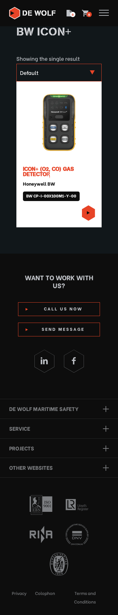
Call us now (63, 308)
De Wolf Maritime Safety (43, 408)
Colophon (45, 593)
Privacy (19, 593)
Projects (21, 448)
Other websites (31, 467)
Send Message (63, 329)
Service (19, 428)
